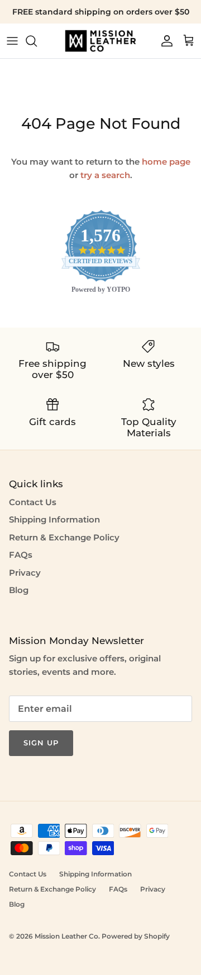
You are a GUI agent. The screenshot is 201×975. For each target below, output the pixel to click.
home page (166, 161)
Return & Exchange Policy (64, 537)
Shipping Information (54, 519)
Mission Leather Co (66, 936)
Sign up (41, 742)
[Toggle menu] (12, 41)
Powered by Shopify (136, 936)
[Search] (37, 41)
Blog (18, 590)
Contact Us (32, 502)
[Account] (164, 41)
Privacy (25, 572)
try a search (105, 175)
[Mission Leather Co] (100, 41)
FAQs (20, 554)
